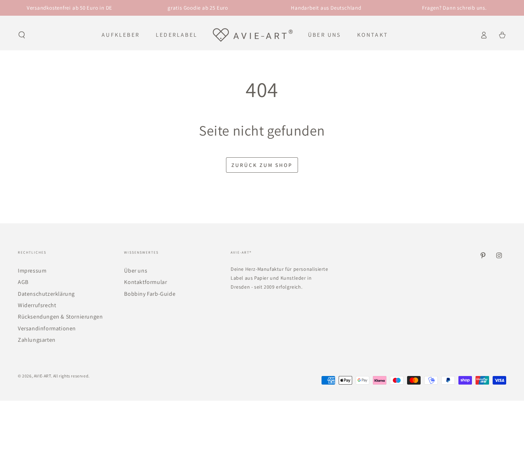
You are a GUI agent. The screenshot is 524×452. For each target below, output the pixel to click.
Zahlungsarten (37, 340)
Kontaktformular (145, 282)
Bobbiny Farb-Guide (149, 294)
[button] (21, 35)
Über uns (135, 270)
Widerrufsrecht (37, 305)
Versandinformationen (47, 328)
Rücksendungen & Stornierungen (60, 316)
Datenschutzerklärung (46, 294)
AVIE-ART (42, 376)
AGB (23, 282)
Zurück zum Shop (262, 165)
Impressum (32, 270)
